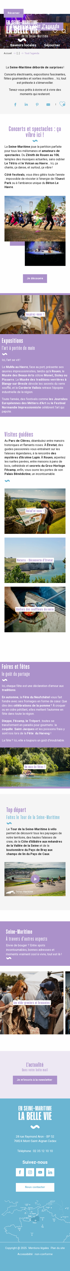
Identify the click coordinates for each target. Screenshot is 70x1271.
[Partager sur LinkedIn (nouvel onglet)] (26, 105)
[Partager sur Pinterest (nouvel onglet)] (37, 105)
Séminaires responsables (56, 5)
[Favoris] (55, 31)
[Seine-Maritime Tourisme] (20, 31)
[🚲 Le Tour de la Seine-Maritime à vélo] (35, 879)
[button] (64, 31)
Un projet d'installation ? (35, 5)
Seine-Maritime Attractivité (12, 5)
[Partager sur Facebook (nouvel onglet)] (15, 105)
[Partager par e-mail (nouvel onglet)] (48, 105)
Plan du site (58, 1248)
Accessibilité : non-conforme (35, 1254)
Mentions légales (39, 1248)
